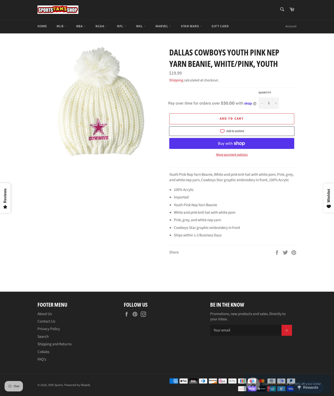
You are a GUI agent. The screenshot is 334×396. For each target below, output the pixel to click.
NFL (120, 26)
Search (43, 336)
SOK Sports (55, 385)
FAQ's (41, 359)
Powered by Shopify (77, 385)
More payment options (232, 155)
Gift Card (220, 26)
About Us (44, 314)
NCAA (100, 26)
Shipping (176, 80)
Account (291, 26)
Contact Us (46, 321)
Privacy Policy (48, 329)
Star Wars (190, 26)
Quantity (265, 93)
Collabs (43, 352)
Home (42, 26)
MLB (60, 26)
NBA (80, 26)
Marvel (162, 26)
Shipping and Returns (54, 344)
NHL (140, 26)
